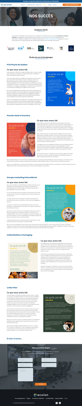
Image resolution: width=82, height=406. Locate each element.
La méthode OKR (31, 4)
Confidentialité (50, 398)
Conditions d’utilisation (38, 398)
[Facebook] (57, 403)
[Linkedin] (60, 403)
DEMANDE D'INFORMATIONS (72, 4)
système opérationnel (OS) (52, 39)
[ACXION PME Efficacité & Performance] (6, 5)
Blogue (50, 4)
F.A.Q (66, 398)
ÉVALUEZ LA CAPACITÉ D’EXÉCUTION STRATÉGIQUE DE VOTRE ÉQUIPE (41, 1)
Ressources (38, 4)
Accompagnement (20, 398)
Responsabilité (59, 398)
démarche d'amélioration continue (45, 37)
